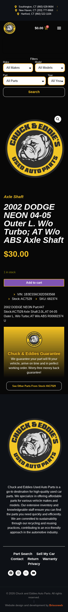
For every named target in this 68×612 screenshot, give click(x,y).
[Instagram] (18, 573)
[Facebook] (11, 573)
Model (38, 62)
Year (50, 75)
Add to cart (34, 282)
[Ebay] (26, 573)
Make (6, 62)
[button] (59, 28)
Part (5, 75)
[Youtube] (33, 573)
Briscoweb (56, 605)
